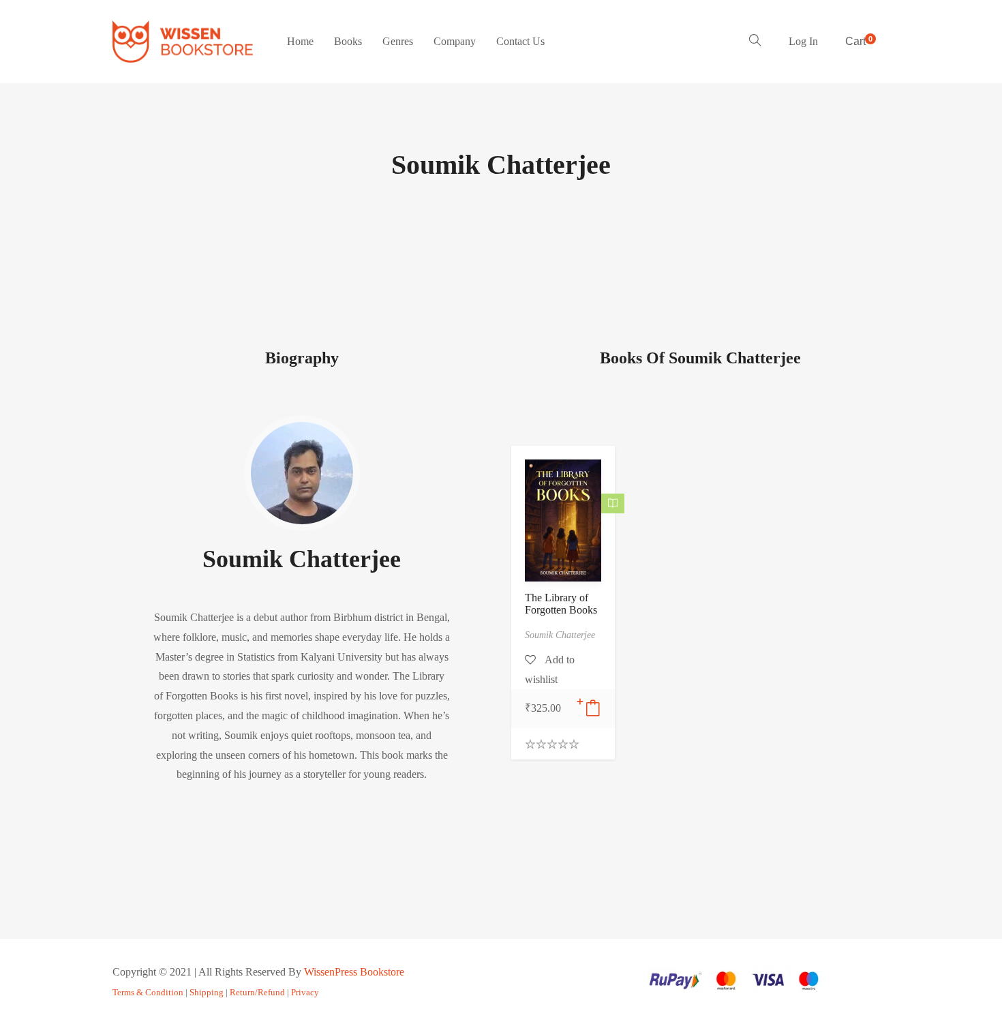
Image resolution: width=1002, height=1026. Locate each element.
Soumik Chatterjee (301, 559)
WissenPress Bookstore (354, 972)
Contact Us (520, 41)
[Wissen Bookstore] (182, 41)
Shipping (206, 992)
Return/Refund (257, 992)
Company (455, 41)
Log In (803, 41)
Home (300, 41)
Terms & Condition (147, 992)
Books (348, 41)
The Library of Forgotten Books (561, 604)
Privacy (305, 992)
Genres (397, 41)
